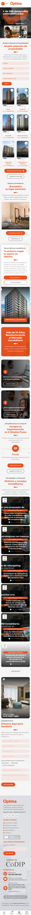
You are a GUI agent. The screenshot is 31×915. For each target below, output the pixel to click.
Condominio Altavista (8, 163)
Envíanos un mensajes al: (15, 878)
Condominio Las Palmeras (22, 163)
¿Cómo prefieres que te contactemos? (13, 760)
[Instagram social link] (9, 815)
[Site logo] (16, 3)
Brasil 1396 (8, 135)
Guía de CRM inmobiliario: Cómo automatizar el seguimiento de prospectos (15, 634)
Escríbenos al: (12, 872)
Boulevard (22, 109)
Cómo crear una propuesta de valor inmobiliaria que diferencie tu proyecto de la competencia (15, 516)
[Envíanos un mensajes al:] (5, 879)
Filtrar (6, 83)
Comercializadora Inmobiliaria (15, 510)
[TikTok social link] (17, 815)
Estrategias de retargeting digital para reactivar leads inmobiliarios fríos (15, 575)
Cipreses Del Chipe (22, 135)
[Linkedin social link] (13, 815)
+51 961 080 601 (15, 874)
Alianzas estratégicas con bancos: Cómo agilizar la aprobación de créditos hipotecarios (15, 545)
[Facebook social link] (5, 815)
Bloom (8, 109)
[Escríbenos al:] (5, 874)
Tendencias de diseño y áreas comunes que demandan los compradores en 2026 (15, 658)
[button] (15, 897)
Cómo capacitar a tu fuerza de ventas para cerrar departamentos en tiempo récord (15, 603)
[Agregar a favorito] (11, 90)
